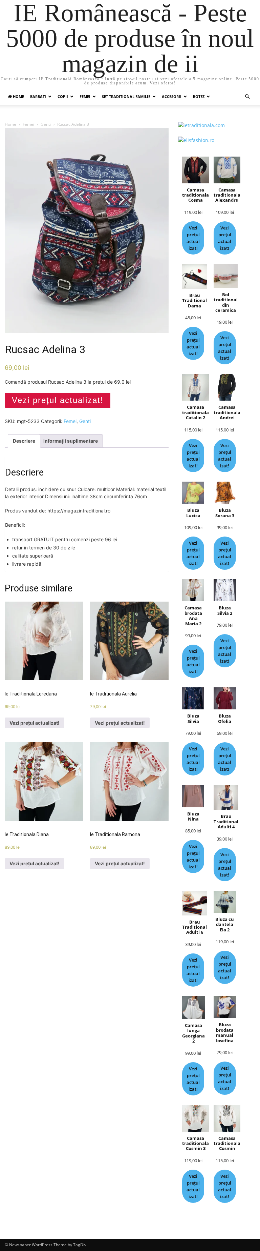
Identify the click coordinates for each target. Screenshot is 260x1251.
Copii (63, 96)
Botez (198, 96)
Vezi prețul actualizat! (58, 400)
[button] (247, 97)
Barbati (38, 96)
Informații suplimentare (70, 441)
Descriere (24, 441)
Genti (46, 124)
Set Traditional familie (126, 96)
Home (10, 124)
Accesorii (171, 96)
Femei (85, 96)
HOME (18, 96)
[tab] (24, 441)
